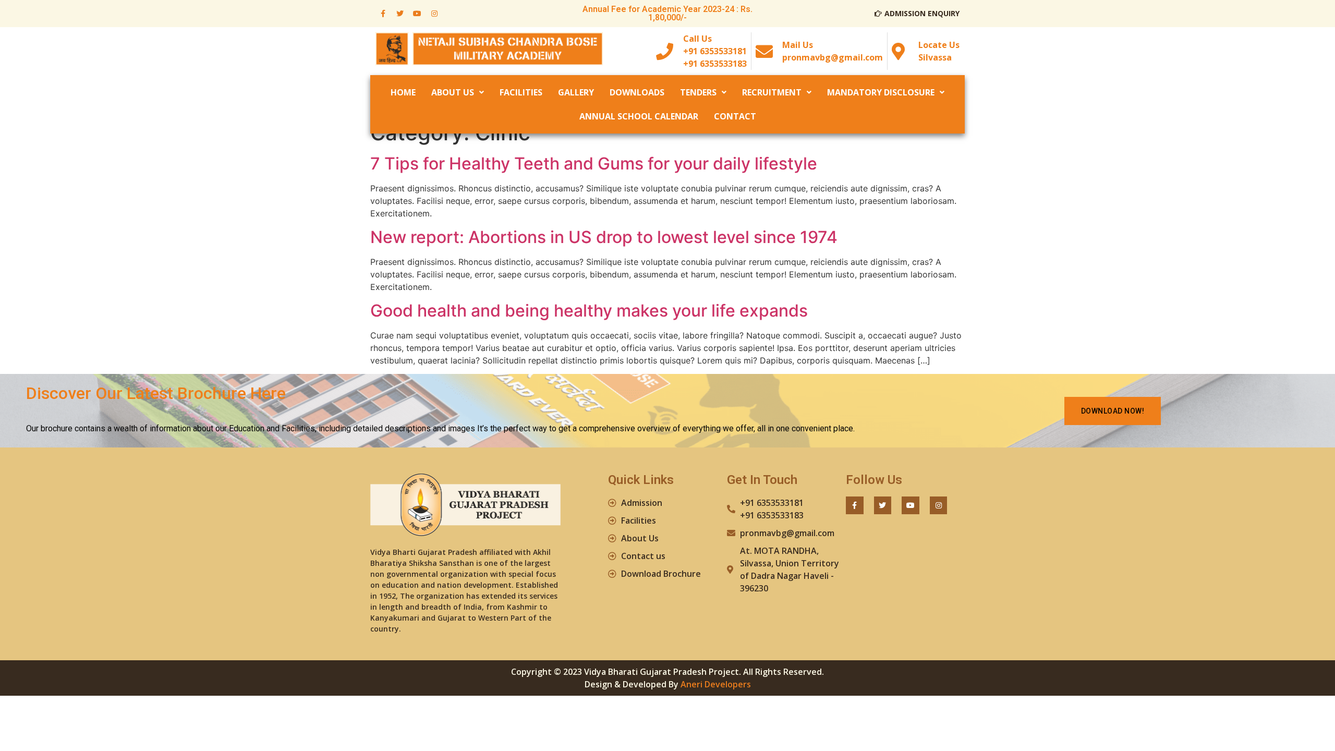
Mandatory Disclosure (880, 92)
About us (452, 92)
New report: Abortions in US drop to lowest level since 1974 (604, 237)
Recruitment (772, 92)
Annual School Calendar (638, 116)
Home (403, 92)
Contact (735, 116)
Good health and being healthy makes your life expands (589, 310)
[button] (1112, 411)
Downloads (637, 92)
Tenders (698, 92)
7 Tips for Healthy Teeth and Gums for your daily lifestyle (593, 163)
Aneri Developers (716, 684)
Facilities (521, 92)
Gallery (576, 92)
